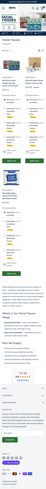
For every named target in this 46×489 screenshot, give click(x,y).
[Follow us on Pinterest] (16, 458)
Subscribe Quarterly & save (10, 141)
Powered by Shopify (9, 484)
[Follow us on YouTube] (20, 458)
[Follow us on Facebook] (3, 458)
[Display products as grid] (39, 51)
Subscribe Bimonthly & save (10, 127)
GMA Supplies (7, 77)
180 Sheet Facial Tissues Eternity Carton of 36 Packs (10, 83)
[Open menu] (3, 8)
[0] (42, 8)
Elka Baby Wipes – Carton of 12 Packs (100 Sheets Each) (9, 196)
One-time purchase (10, 101)
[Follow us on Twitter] (8, 458)
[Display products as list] (43, 51)
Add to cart (11, 161)
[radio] (5, 99)
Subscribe (10, 440)
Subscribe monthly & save (10, 113)
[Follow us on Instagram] (12, 458)
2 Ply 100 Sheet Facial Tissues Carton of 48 (34, 81)
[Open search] (33, 8)
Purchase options (9, 95)
